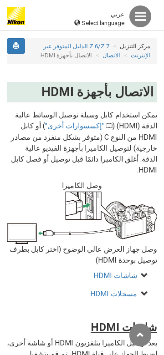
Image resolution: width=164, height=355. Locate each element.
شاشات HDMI (115, 275)
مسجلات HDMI (113, 293)
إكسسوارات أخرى (74, 126)
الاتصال (111, 55)
